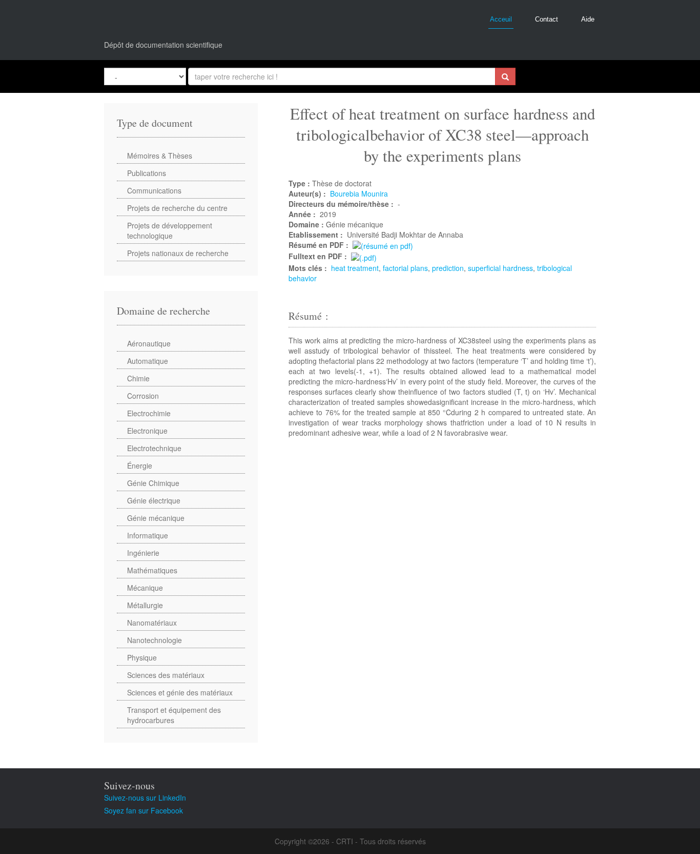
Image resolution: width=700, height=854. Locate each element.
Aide (587, 19)
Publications (146, 173)
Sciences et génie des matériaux (180, 692)
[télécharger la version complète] (364, 256)
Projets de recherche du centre (177, 208)
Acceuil (501, 19)
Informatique (147, 535)
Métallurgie (145, 605)
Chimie (138, 378)
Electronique (147, 430)
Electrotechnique (154, 448)
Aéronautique (149, 343)
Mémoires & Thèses (159, 155)
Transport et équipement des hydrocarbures (174, 715)
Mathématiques (152, 570)
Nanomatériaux (152, 622)
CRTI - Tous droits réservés (381, 841)
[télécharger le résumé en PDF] (383, 245)
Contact (546, 19)
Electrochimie (149, 413)
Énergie (139, 465)
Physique (142, 657)
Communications (154, 190)
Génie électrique (153, 500)
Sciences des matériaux (165, 675)
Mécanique (145, 588)
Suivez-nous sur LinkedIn (145, 797)
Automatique (147, 361)
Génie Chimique (153, 483)
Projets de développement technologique (169, 230)
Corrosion (143, 396)
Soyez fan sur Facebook (143, 810)
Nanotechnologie (154, 640)
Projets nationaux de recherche (178, 253)
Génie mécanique (155, 518)
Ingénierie (143, 553)
